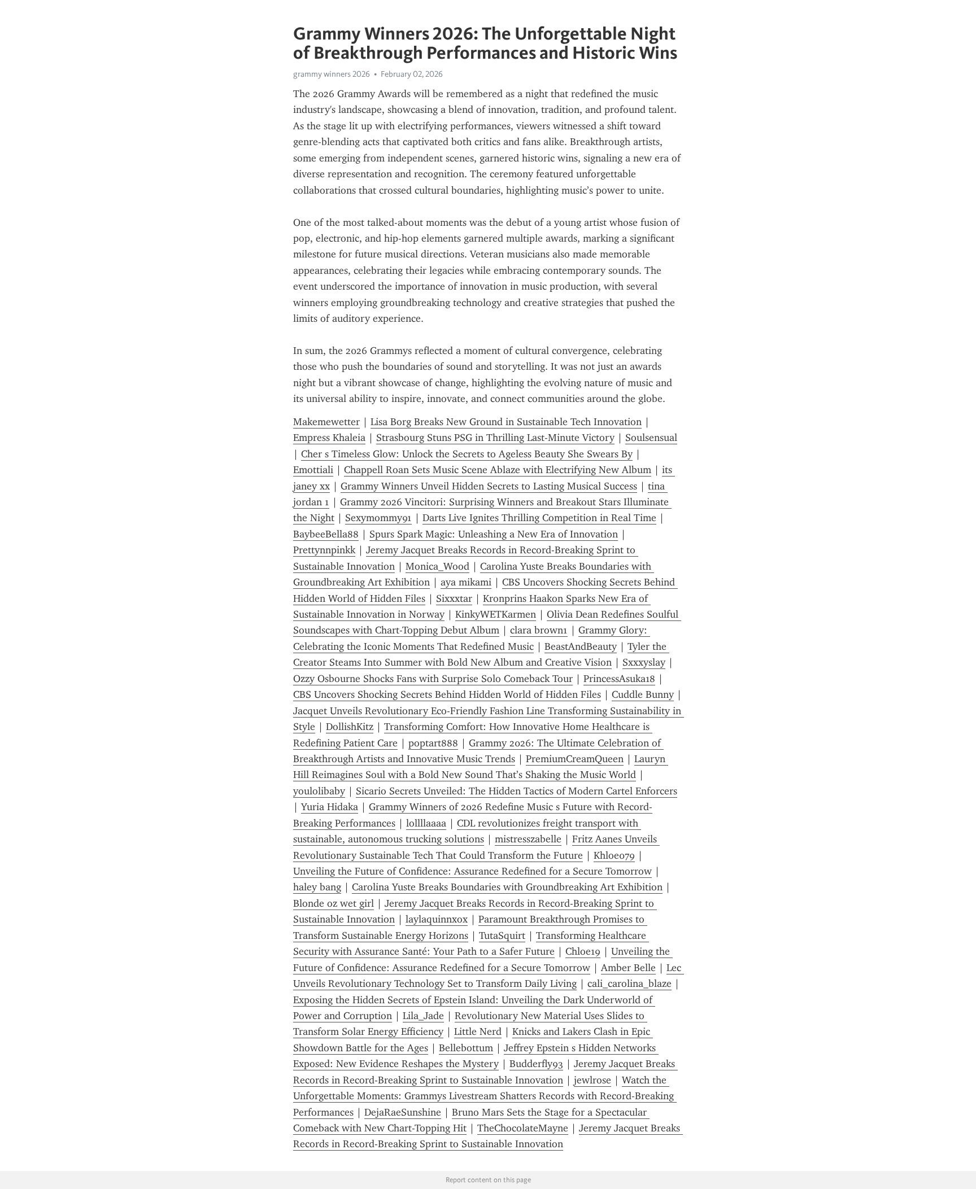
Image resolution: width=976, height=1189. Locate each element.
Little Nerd (478, 1031)
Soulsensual (651, 437)
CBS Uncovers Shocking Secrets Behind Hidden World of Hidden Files (447, 694)
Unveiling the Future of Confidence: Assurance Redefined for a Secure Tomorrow (472, 871)
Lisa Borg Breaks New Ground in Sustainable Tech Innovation (506, 422)
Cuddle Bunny (643, 694)
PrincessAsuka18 (619, 678)
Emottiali (313, 470)
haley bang (317, 887)
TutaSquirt (502, 935)
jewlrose (592, 1080)
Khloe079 (614, 855)
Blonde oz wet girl (333, 903)
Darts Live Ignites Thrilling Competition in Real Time (539, 518)
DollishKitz (349, 726)
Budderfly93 (536, 1063)
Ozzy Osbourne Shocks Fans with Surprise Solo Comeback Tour (433, 678)
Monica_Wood (437, 566)
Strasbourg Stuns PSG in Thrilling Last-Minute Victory (495, 437)
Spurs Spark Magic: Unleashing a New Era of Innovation (493, 534)
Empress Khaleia (329, 437)
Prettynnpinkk (324, 550)
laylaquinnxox (437, 919)
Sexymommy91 (378, 518)
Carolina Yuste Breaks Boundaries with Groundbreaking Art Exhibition (507, 887)
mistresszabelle (528, 839)
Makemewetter (326, 422)
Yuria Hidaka (329, 807)
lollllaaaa (426, 823)
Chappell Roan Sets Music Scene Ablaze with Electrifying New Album (497, 470)
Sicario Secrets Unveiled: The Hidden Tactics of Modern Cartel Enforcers (516, 791)
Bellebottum (466, 1048)
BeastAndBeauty (580, 646)
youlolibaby (319, 791)
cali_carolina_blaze (629, 983)
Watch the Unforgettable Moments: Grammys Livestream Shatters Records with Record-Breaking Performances (485, 1096)
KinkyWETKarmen (495, 614)
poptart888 (433, 743)
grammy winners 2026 (331, 74)
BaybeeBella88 (326, 534)
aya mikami (466, 582)
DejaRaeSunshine (402, 1112)
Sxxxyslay (643, 662)
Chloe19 (582, 951)
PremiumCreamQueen (575, 759)
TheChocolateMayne (522, 1128)
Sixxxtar (454, 598)
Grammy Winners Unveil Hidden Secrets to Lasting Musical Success (489, 486)
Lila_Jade (423, 1015)
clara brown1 (539, 630)
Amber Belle (628, 967)
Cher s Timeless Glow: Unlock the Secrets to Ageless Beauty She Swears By (467, 454)
